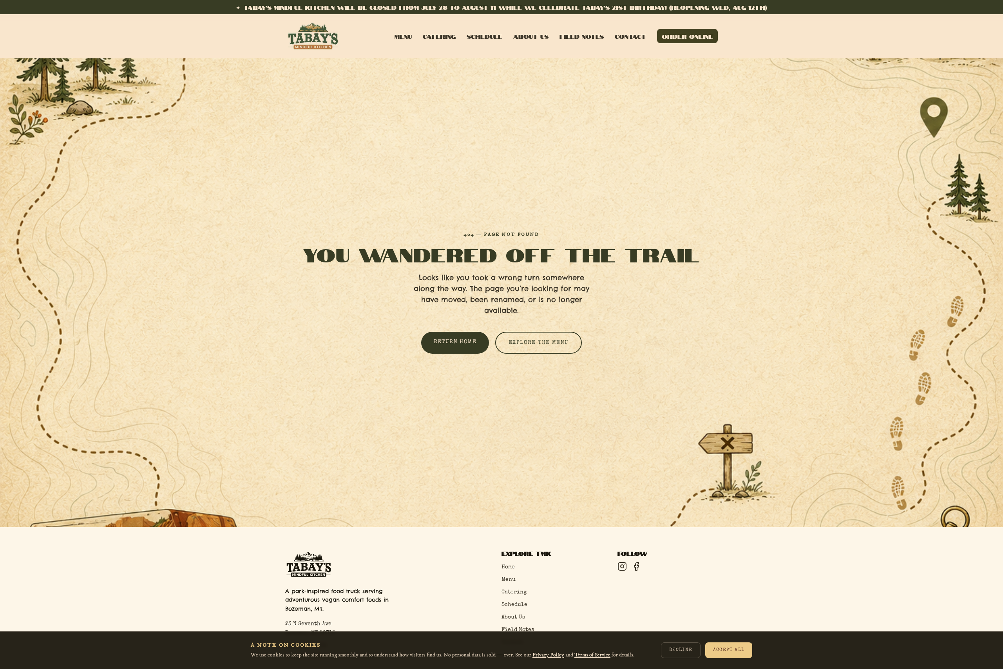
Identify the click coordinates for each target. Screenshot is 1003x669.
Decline (680, 650)
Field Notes (581, 36)
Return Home (455, 342)
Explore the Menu (538, 342)
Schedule (484, 36)
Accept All (728, 650)
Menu (403, 36)
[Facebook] (636, 566)
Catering (439, 36)
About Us (531, 36)
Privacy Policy (548, 654)
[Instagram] (622, 566)
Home (508, 567)
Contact (630, 36)
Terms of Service (592, 654)
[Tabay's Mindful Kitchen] (313, 36)
